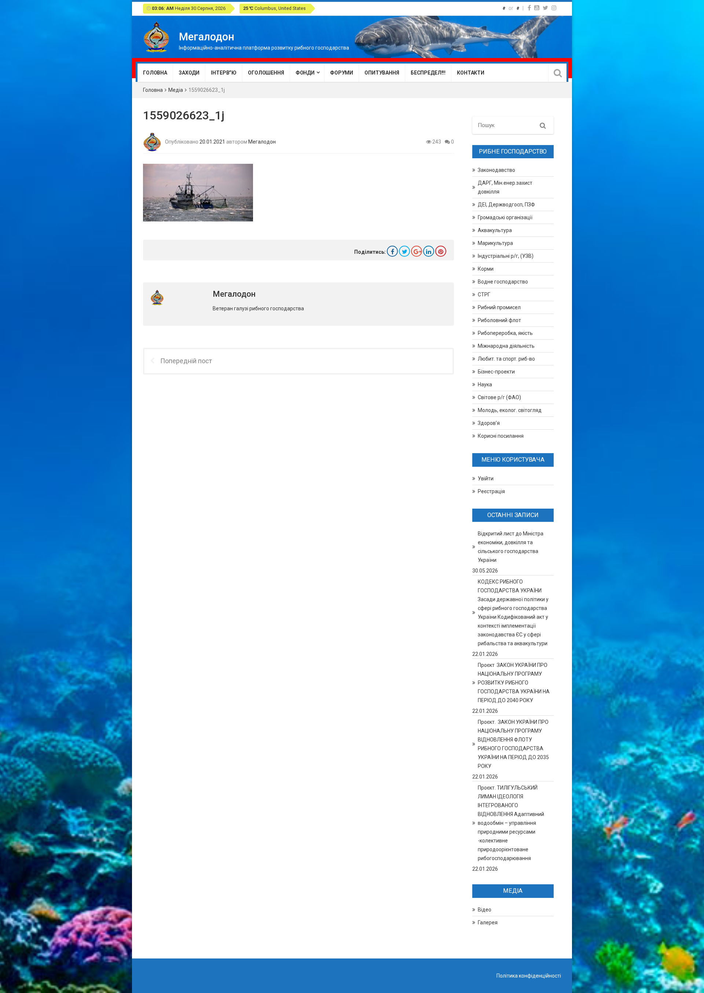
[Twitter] (545, 7)
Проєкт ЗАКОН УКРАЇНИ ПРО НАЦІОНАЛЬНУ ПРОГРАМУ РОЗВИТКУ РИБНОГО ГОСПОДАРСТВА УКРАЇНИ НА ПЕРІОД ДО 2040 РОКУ (514, 682)
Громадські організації (505, 217)
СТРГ (484, 294)
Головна (155, 73)
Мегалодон (262, 141)
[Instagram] (554, 7)
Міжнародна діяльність (506, 346)
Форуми (341, 73)
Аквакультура (495, 230)
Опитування (381, 73)
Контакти (470, 73)
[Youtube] (536, 7)
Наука (485, 384)
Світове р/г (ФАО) (499, 397)
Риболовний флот (499, 320)
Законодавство (496, 170)
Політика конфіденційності (528, 976)
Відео (484, 910)
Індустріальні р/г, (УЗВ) (506, 256)
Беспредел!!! (428, 73)
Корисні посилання (501, 436)
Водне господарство (503, 282)
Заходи (189, 73)
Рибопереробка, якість (505, 333)
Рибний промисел (499, 307)
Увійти (486, 478)
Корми (486, 269)
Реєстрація (491, 491)
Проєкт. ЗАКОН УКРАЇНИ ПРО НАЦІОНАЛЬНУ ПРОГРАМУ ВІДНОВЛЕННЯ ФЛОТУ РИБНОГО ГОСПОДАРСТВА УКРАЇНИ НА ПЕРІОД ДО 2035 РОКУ (513, 744)
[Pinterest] (440, 251)
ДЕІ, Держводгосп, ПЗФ (506, 204)
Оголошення (266, 73)
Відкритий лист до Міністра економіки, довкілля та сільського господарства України (510, 547)
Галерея (488, 922)
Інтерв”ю (223, 73)
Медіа (175, 90)
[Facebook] (529, 7)
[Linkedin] (428, 251)
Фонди (305, 73)
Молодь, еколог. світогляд (510, 410)
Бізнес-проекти (496, 372)
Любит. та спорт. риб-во (506, 359)
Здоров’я (489, 423)
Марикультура (495, 243)
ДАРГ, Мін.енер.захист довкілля (505, 187)
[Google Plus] (416, 251)
